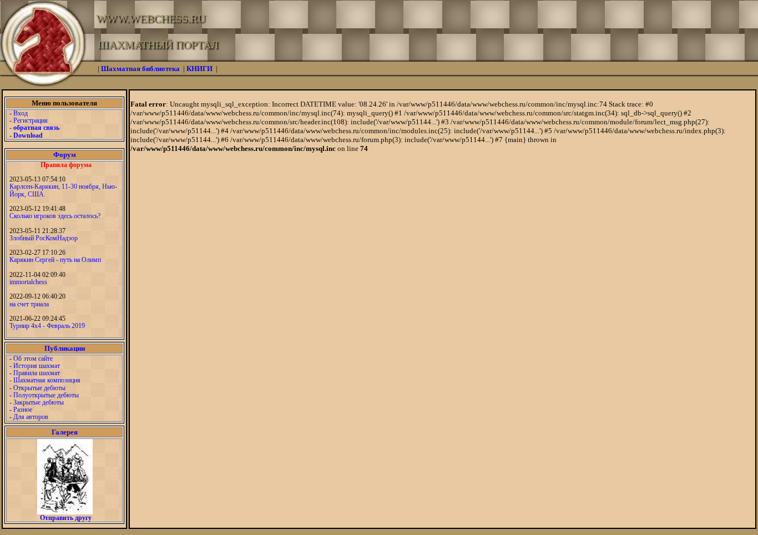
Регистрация (30, 120)
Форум (64, 154)
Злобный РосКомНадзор (43, 238)
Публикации (64, 348)
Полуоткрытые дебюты (46, 395)
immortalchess (28, 282)
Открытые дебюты (39, 388)
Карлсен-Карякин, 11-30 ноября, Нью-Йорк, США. (63, 190)
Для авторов (30, 417)
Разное (22, 409)
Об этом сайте (33, 358)
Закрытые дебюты (38, 402)
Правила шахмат (36, 373)
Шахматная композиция (46, 380)
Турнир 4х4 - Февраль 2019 (47, 326)
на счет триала (29, 304)
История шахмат (36, 366)
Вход (20, 113)
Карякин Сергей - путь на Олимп (55, 260)
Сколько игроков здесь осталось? (54, 216)
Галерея (65, 432)
